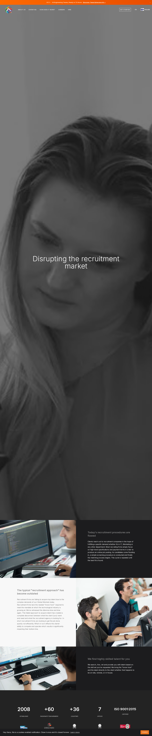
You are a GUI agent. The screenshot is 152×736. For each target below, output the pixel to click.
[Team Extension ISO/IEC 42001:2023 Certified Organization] (74, 726)
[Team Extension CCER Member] (49, 726)
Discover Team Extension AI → (94, 2)
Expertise (33, 9)
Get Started (125, 9)
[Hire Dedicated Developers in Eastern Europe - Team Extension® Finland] (10, 10)
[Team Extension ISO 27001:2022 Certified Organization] (99, 726)
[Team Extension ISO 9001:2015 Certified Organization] (125, 726)
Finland (147, 9)
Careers (61, 9)
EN (136, 9)
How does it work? (47, 9)
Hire (69, 9)
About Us (22, 9)
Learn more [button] (75, 732)
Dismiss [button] (145, 732)
